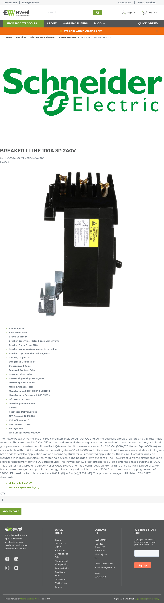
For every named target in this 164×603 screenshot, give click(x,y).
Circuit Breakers (67, 37)
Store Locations (147, 2)
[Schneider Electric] (82, 92)
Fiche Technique (21, 483)
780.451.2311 (10, 2)
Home (9, 37)
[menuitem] (23, 23)
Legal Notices (140, 599)
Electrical (21, 37)
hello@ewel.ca (30, 2)
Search (97, 12)
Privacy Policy (153, 599)
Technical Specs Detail (24, 487)
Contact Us (124, 2)
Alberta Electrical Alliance (30, 599)
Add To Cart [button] (10, 511)
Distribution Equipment (42, 37)
